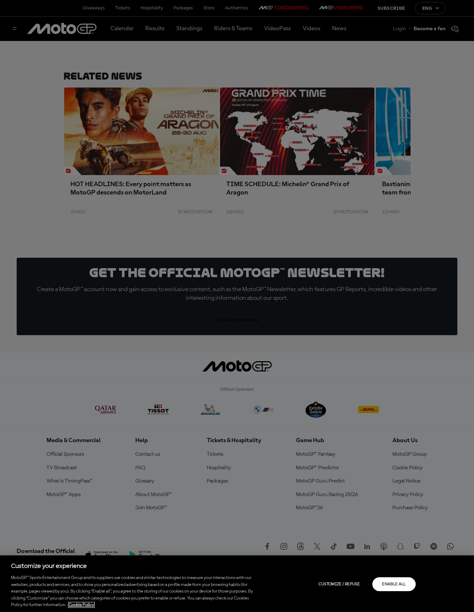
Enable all (394, 584)
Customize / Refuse (339, 584)
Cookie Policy (81, 605)
